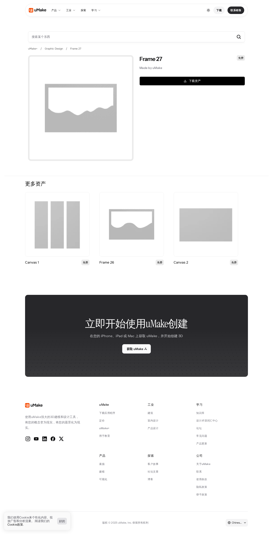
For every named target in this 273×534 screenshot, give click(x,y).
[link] (57, 224)
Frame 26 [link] (106, 262)
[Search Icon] (136, 36)
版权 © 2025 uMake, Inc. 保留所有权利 (125, 522)
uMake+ (33, 48)
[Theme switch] (208, 10)
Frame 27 (75, 48)
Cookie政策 (15, 525)
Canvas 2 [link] (181, 262)
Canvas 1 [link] (32, 262)
